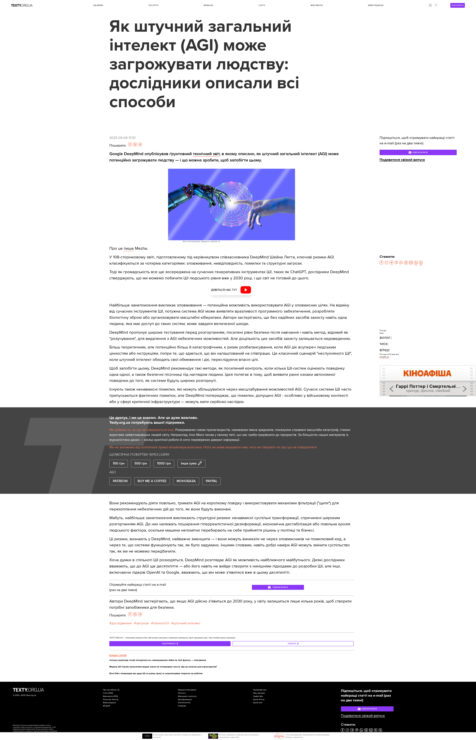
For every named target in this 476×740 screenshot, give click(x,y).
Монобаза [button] (186, 481)
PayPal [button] (211, 481)
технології (161, 623)
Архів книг (258, 702)
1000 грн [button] (164, 463)
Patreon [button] (120, 481)
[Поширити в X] (135, 144)
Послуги (182, 693)
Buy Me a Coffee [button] (152, 481)
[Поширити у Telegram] (140, 144)
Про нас (106, 690)
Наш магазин (259, 693)
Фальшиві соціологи (187, 696)
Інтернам (182, 706)
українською (30, 729)
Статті (105, 693)
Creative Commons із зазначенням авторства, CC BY (38, 727)
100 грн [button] (118, 463)
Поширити (117, 145)
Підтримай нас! (260, 690)
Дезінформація (185, 699)
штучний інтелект (186, 623)
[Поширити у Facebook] (130, 144)
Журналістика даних (187, 690)
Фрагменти (108, 696)
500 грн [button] (140, 463)
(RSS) (110, 693)
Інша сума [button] (188, 463)
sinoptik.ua (384, 357)
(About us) (115, 690)
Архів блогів (258, 699)
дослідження (121, 623)
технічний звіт (206, 153)
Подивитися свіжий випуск (402, 160)
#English (106, 706)
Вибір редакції (109, 702)
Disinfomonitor (184, 702)
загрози (142, 623)
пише (129, 248)
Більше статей (117, 655)
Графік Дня (258, 696)
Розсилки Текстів (110, 699)
